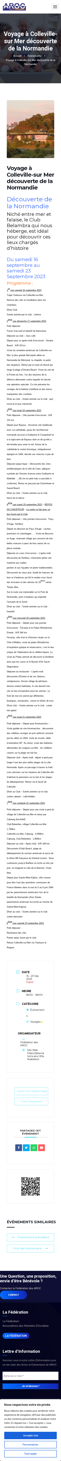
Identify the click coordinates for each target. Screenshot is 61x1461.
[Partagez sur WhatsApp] (33, 1147)
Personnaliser (30, 1444)
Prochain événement (27, 1248)
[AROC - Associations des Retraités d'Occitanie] (14, 7)
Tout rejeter (30, 1453)
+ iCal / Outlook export (31, 1101)
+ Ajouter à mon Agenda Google (31, 1091)
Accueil (17, 55)
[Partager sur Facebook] (18, 1147)
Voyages (35, 1021)
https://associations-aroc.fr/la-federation (36, 1056)
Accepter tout (30, 1435)
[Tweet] (26, 1147)
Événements (35, 55)
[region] (30, 1430)
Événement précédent (33, 1237)
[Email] (41, 1147)
